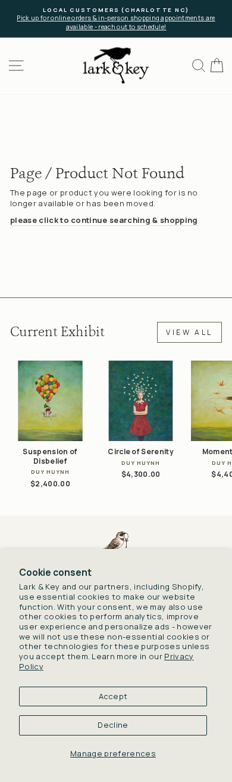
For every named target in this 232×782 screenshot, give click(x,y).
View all (189, 332)
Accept (113, 696)
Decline (113, 724)
